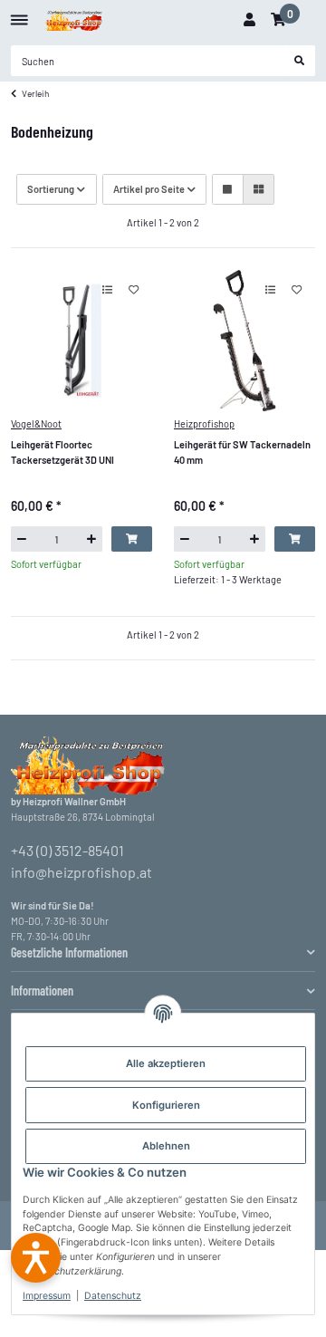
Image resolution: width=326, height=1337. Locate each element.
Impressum (47, 1296)
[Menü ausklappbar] (19, 13)
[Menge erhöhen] (91, 539)
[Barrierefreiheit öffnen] (36, 1258)
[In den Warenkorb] (131, 539)
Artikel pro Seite (149, 189)
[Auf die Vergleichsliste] (107, 290)
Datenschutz (112, 1296)
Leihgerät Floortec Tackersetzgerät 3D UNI (62, 452)
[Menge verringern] (22, 539)
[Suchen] (299, 60)
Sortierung (50, 189)
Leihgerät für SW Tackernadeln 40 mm (242, 452)
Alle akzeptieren (166, 1063)
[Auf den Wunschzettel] (133, 290)
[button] (249, 20)
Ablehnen (166, 1146)
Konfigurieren (166, 1105)
